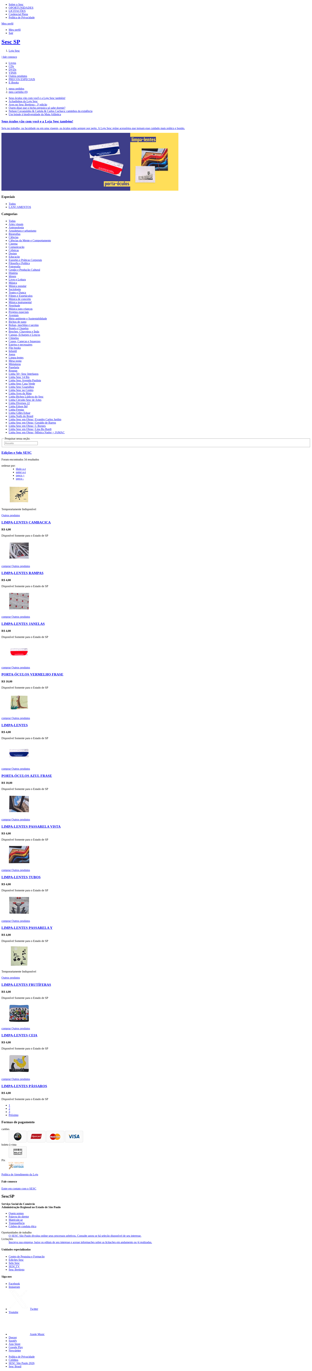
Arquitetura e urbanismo (22, 230)
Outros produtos (18, 76)
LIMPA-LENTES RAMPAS (22, 573)
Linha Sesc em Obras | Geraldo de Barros (32, 422)
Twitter (34, 1308)
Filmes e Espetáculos (20, 295)
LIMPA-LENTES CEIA (19, 1035)
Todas (12, 220)
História (13, 273)
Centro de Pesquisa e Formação (27, 1256)
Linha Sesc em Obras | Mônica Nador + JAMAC (37, 432)
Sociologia (15, 289)
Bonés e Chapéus (19, 328)
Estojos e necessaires (20, 344)
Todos (12, 203)
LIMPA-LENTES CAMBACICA (26, 522)
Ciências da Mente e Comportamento (30, 240)
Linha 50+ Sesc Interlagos (23, 373)
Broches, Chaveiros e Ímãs (24, 331)
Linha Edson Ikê (18, 406)
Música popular (17, 286)
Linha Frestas (16, 409)
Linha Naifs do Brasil (21, 416)
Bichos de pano (17, 321)
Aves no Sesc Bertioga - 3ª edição (28, 104)
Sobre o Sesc (16, 4)
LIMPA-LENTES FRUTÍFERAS (26, 985)
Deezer (13, 1337)
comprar (6, 566)
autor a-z (21, 472)
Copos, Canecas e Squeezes (24, 341)
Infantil (13, 351)
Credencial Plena (18, 14)
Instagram (14, 1286)
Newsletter (15, 1350)
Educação (14, 256)
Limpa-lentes (16, 357)
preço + (20, 475)
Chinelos (14, 338)
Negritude (14, 305)
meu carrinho (18, 91)
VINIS (12, 72)
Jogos (12, 354)
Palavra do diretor (19, 1216)
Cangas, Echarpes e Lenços (24, 334)
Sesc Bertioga (16, 1269)
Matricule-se (16, 1219)
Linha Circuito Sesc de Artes (25, 399)
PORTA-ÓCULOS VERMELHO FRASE (32, 674)
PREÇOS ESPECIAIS (22, 79)
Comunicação (16, 247)
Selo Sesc (14, 1263)
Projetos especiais (19, 312)
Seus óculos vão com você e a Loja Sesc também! (37, 98)
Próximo (13, 1115)
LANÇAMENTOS (20, 207)
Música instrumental (20, 302)
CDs (11, 66)
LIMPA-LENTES (14, 725)
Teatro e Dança (17, 292)
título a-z (21, 468)
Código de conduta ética (22, 1226)
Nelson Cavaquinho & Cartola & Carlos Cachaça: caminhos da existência (50, 111)
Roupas (13, 370)
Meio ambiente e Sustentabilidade (28, 318)
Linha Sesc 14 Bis (19, 377)
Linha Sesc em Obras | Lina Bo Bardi (30, 429)
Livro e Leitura (17, 279)
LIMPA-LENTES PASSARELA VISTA (31, 826)
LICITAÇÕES (17, 10)
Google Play (16, 1347)
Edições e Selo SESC (16, 453)
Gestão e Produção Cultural (24, 269)
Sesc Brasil (15, 1366)
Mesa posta (15, 360)
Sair (11, 33)
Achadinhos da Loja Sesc (23, 101)
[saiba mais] (19, 503)
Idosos (12, 276)
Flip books (15, 347)
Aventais (14, 315)
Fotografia (14, 266)
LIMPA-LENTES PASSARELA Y (27, 928)
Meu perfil (15, 29)
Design (13, 253)
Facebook (14, 1283)
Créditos (13, 1359)
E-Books (14, 82)
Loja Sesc (14, 50)
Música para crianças (20, 308)
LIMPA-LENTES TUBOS (21, 877)
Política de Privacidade (22, 17)
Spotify (13, 1340)
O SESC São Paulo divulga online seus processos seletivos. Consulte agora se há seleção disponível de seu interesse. (75, 1235)
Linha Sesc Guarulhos (21, 386)
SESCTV (14, 1266)
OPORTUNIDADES (21, 7)
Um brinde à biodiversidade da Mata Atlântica (35, 114)
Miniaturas (15, 364)
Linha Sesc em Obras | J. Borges (27, 425)
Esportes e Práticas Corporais (25, 260)
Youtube (13, 1312)
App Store (14, 1344)
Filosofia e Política (19, 263)
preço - (20, 478)
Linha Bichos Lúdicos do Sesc (26, 396)
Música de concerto (20, 299)
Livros (12, 63)
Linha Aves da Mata (20, 393)
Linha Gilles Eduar (19, 412)
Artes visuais (16, 224)
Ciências (13, 237)
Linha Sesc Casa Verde (22, 383)
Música (13, 282)
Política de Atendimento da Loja (19, 1174)
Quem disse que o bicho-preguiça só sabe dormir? (37, 107)
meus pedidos (16, 88)
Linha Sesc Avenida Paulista (25, 380)
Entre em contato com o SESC (18, 1188)
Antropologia (16, 227)
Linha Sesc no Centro (21, 390)
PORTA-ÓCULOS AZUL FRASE (26, 776)
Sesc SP (10, 41)
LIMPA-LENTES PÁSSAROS (24, 1086)
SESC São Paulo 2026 (21, 1363)
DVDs (12, 69)
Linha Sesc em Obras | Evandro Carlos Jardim (35, 419)
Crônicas (14, 250)
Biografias (14, 233)
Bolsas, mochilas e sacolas (24, 325)
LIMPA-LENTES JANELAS (23, 624)
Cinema (13, 243)
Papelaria (14, 367)
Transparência (17, 1223)
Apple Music (37, 1334)
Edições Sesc (16, 1259)
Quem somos (16, 1213)
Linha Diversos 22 (19, 403)
